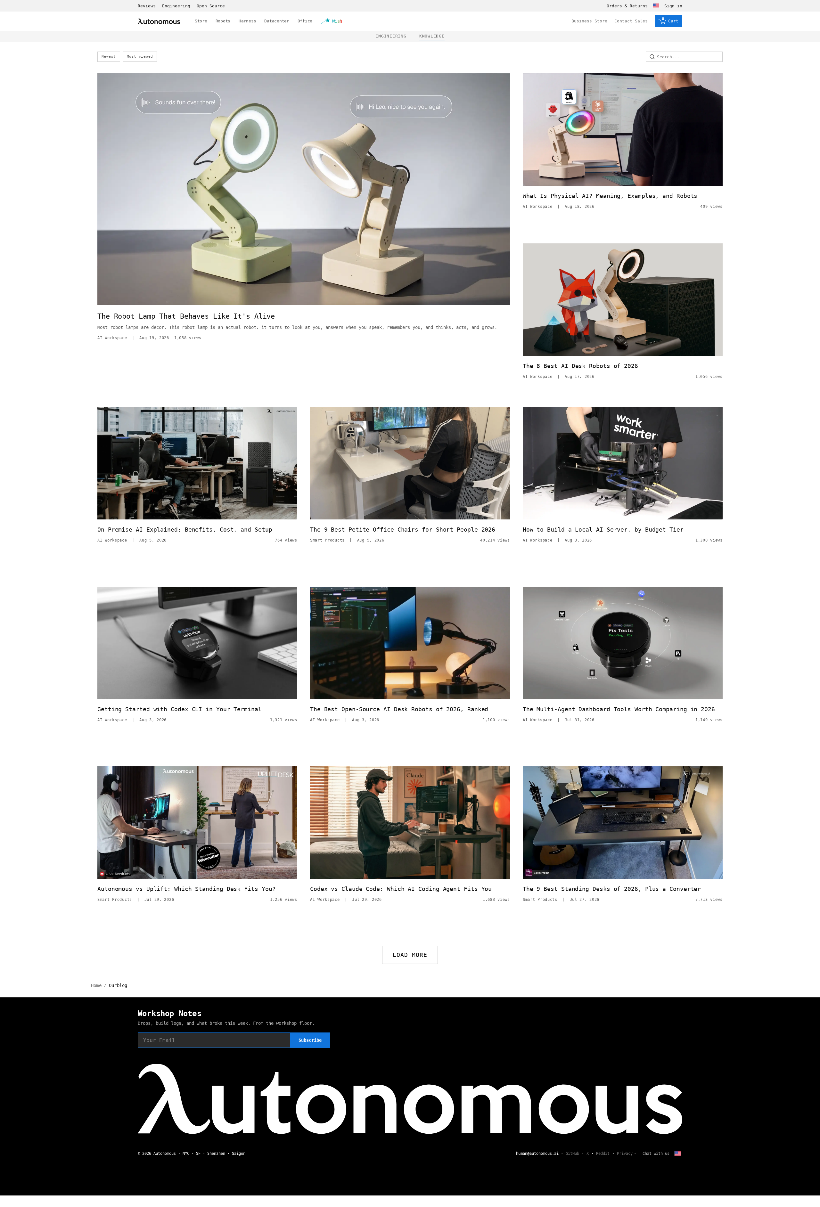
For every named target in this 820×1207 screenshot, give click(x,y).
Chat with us (656, 1153)
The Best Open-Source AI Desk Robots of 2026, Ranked (399, 709)
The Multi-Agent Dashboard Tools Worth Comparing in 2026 (619, 709)
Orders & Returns (627, 6)
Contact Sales (631, 21)
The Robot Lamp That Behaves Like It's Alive (186, 316)
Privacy (625, 1153)
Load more (410, 954)
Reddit (603, 1153)
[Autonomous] (159, 21)
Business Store (589, 21)
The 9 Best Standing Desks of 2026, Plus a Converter (612, 888)
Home (96, 985)
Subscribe (310, 1040)
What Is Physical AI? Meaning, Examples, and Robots (610, 195)
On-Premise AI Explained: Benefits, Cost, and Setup (184, 529)
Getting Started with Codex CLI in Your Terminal (179, 709)
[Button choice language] (656, 6)
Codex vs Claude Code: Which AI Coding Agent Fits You (401, 888)
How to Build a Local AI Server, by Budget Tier (603, 529)
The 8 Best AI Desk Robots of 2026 (580, 366)
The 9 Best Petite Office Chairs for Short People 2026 (402, 529)
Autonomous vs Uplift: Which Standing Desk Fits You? (186, 888)
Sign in (673, 6)
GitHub (572, 1153)
